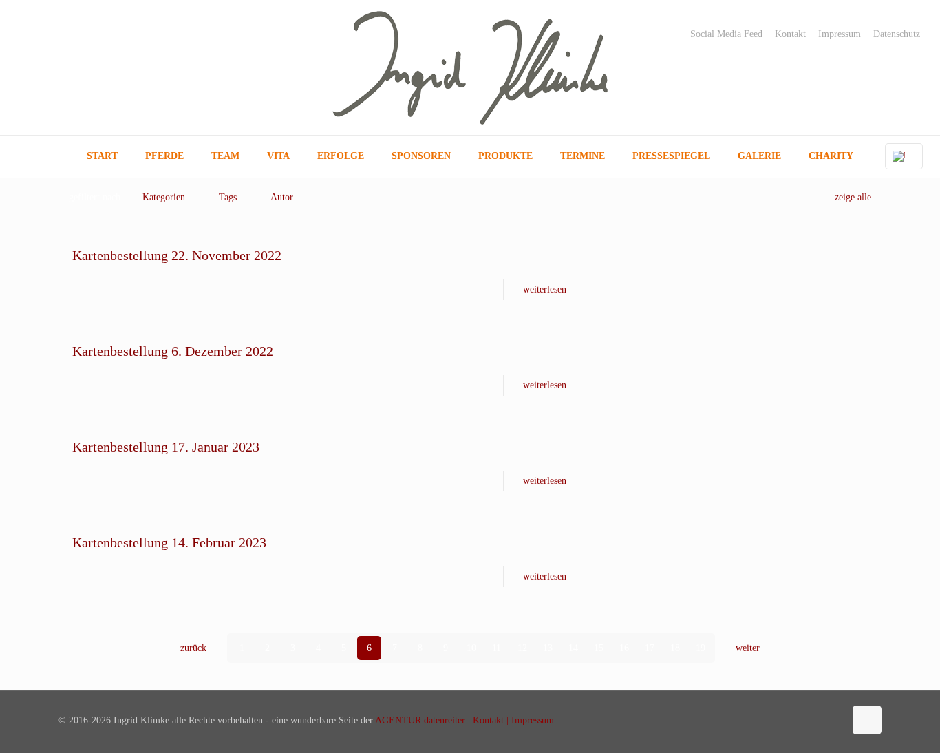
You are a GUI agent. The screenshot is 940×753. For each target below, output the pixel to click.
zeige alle (853, 197)
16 (624, 648)
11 (496, 648)
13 (548, 648)
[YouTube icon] (819, 719)
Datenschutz (896, 34)
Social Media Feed (726, 34)
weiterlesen (544, 289)
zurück (193, 648)
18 (675, 648)
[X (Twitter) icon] (805, 719)
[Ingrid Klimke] (470, 67)
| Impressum (529, 720)
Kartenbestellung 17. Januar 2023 (165, 446)
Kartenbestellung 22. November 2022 (176, 255)
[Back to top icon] (867, 720)
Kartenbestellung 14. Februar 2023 (169, 542)
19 (700, 648)
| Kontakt (484, 720)
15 (598, 648)
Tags (228, 197)
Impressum (839, 34)
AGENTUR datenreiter (420, 720)
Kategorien (163, 197)
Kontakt (790, 34)
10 (471, 648)
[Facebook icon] (790, 719)
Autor (281, 197)
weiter (748, 648)
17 (649, 648)
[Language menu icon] (904, 156)
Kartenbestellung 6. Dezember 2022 (172, 351)
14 (573, 648)
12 (522, 648)
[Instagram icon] (834, 719)
